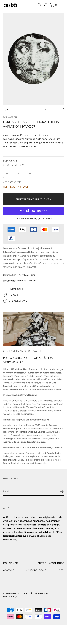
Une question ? (18, 301)
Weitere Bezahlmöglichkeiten (33, 218)
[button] (40, 5)
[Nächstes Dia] (60, 109)
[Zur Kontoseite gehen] (46, 5)
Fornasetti (10, 117)
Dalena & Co (10, 596)
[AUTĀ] (10, 5)
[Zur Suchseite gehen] (40, 5)
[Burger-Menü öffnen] (62, 5)
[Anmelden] (61, 491)
